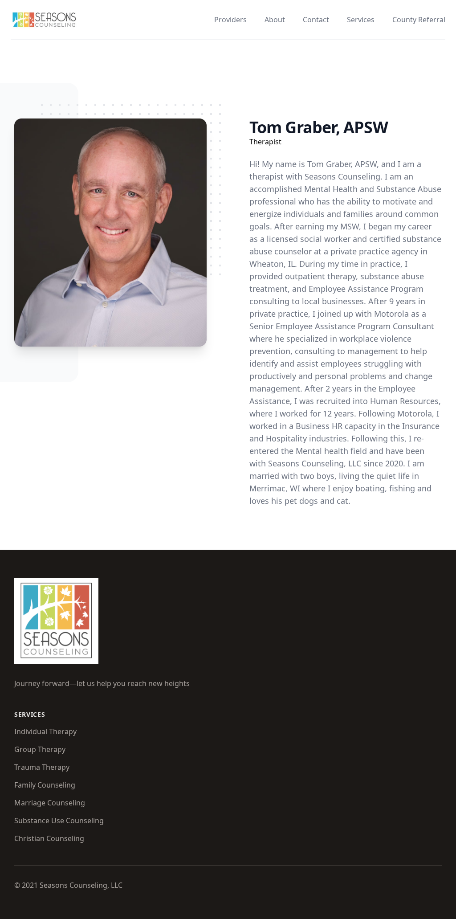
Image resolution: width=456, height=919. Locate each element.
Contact (316, 20)
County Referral (418, 20)
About (275, 20)
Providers (230, 20)
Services (361, 20)
